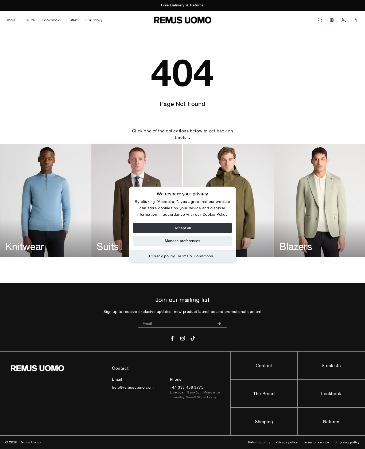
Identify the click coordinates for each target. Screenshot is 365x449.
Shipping (264, 421)
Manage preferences (182, 241)
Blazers (295, 246)
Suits (108, 246)
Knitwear (24, 246)
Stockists (331, 365)
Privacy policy (162, 256)
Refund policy (259, 442)
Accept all (182, 228)
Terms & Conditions (195, 256)
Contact (264, 365)
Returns (331, 421)
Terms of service (316, 442)
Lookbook (331, 393)
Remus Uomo (30, 442)
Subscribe (221, 324)
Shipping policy (347, 442)
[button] (12, 20)
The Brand (263, 393)
